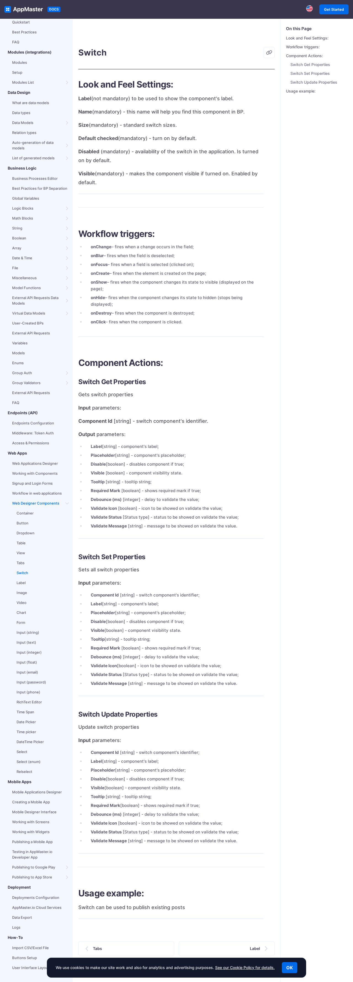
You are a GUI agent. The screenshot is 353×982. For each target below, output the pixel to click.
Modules (19, 62)
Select (22, 751)
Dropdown (25, 533)
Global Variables (25, 198)
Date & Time (22, 258)
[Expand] (67, 82)
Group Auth (22, 373)
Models (18, 353)
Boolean (19, 238)
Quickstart (21, 22)
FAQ (15, 42)
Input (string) (28, 632)
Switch (22, 573)
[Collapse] (67, 503)
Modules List (23, 82)
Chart (21, 612)
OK (289, 967)
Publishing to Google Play (33, 867)
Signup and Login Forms (32, 483)
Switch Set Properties (310, 73)
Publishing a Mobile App (32, 842)
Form (21, 622)
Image (22, 592)
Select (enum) (29, 761)
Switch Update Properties (313, 82)
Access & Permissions (30, 443)
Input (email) (27, 672)
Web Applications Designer (35, 463)
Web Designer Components (35, 503)
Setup (17, 72)
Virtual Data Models (28, 313)
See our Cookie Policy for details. (245, 967)
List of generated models (33, 158)
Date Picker (26, 722)
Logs (16, 927)
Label (21, 582)
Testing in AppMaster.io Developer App (32, 854)
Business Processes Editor (35, 178)
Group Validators (26, 383)
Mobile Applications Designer (37, 792)
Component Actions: (304, 55)
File (15, 268)
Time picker (26, 732)
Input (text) (26, 642)
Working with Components (35, 473)
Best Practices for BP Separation (39, 188)
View (21, 553)
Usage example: (300, 91)
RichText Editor (29, 702)
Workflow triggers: (303, 46)
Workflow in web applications (37, 493)
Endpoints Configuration (33, 423)
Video (21, 602)
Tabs (21, 563)
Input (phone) (28, 692)
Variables (20, 343)
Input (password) (31, 682)
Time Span (25, 712)
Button (22, 523)
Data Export (22, 917)
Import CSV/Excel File (30, 948)
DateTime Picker (30, 742)
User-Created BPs (28, 323)
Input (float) (27, 662)
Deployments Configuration (35, 897)
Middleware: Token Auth (33, 433)
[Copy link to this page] (269, 52)
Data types (21, 112)
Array (16, 248)
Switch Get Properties (310, 64)
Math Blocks (22, 218)
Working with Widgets (31, 832)
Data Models (22, 122)
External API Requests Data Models (35, 300)
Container (25, 513)
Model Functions (26, 288)
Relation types (24, 132)
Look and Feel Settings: (307, 38)
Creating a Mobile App (31, 802)
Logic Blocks (22, 208)
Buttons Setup (24, 957)
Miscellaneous (24, 278)
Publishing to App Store (32, 877)
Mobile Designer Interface (34, 812)
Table (21, 543)
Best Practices (24, 32)
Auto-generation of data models (33, 145)
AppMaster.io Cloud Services (36, 907)
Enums (18, 363)
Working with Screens (30, 822)
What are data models (30, 103)
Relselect (24, 771)
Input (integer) (29, 652)
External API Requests (31, 333)
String (17, 228)
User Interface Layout (30, 967)
